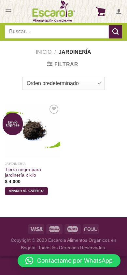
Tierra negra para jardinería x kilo (23, 172)
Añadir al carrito (26, 191)
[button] (69, 260)
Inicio (43, 52)
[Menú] (8, 11)
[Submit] (115, 31)
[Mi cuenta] (119, 11)
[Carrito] (100, 11)
